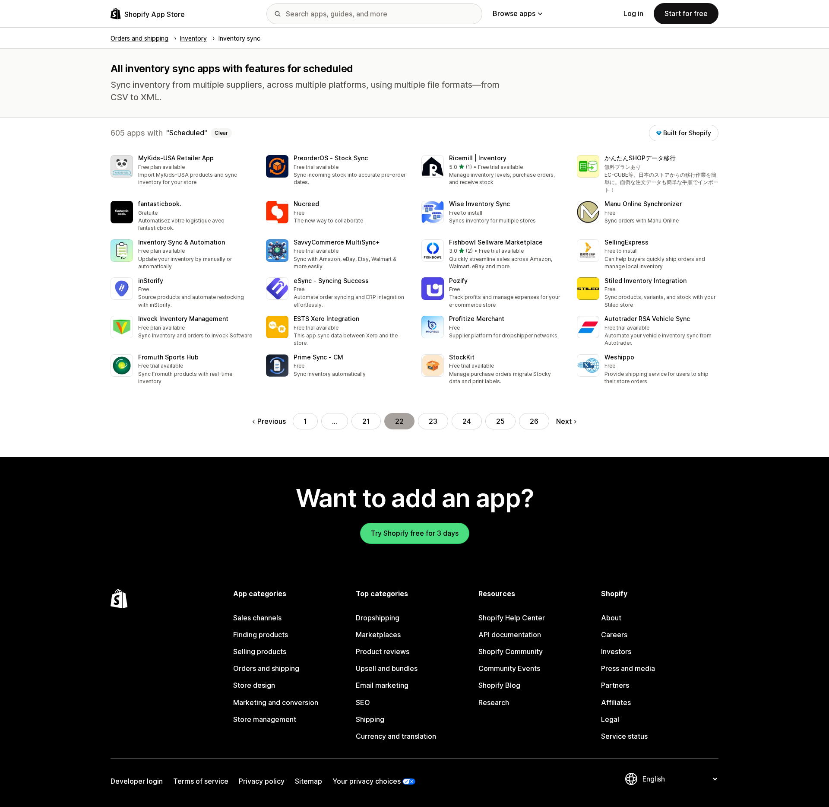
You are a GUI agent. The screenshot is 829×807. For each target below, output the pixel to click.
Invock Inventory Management (183, 318)
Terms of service (200, 781)
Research (493, 702)
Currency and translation (396, 736)
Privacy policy (262, 781)
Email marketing (382, 685)
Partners (615, 685)
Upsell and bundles (387, 668)
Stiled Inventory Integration (645, 280)
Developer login (137, 781)
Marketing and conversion (275, 702)
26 (534, 421)
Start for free (686, 13)
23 (433, 421)
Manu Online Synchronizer (643, 203)
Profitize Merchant (476, 318)
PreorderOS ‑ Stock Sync (331, 158)
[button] (181, 171)
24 (466, 421)
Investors (616, 651)
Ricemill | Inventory (477, 158)
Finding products (260, 634)
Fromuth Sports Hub (168, 357)
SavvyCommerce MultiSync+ (337, 242)
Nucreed (306, 203)
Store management (264, 719)
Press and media (628, 668)
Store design (254, 685)
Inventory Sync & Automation (181, 242)
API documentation (509, 634)
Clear (221, 133)
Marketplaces (378, 634)
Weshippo (619, 357)
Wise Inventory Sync (479, 203)
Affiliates (616, 702)
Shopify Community (510, 651)
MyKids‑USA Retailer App (176, 158)
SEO (363, 702)
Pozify (458, 280)
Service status (624, 736)
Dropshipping (377, 617)
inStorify (150, 280)
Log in (633, 13)
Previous (271, 421)
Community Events (509, 668)
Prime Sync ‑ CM (318, 357)
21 (366, 421)
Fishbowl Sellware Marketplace (496, 242)
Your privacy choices (366, 781)
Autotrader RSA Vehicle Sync (647, 318)
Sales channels (257, 617)
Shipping (370, 719)
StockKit (462, 357)
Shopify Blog (499, 685)
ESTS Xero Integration (326, 318)
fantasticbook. (159, 203)
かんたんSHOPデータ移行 (640, 158)
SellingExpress (626, 242)
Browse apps (514, 13)
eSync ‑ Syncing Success (331, 280)
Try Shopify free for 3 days (415, 533)
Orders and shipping (266, 668)
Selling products (259, 651)
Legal (610, 719)
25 (500, 421)
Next (564, 421)
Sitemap (308, 781)
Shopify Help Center (511, 617)
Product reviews (382, 651)
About (611, 617)
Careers (614, 634)
